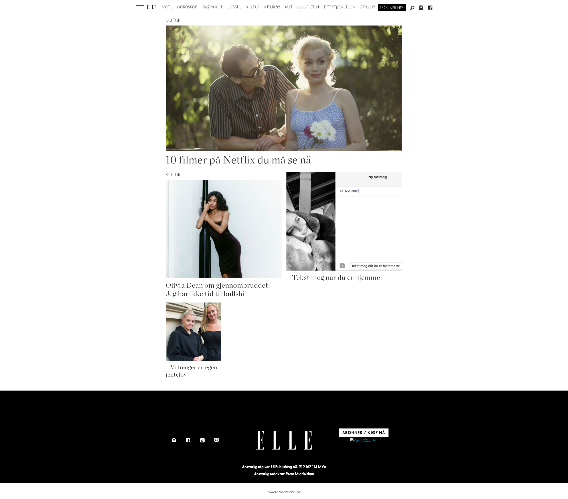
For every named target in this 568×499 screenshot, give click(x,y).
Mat (289, 7)
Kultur (253, 7)
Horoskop (187, 7)
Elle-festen (308, 7)
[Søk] (412, 8)
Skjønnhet (212, 7)
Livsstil (235, 7)
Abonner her (391, 8)
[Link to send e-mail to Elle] (216, 440)
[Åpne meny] (140, 7)
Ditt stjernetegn (339, 7)
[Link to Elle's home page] (284, 440)
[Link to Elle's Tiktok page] (202, 440)
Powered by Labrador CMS (284, 492)
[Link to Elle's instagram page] (174, 440)
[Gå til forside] (151, 7)
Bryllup (368, 7)
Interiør (272, 7)
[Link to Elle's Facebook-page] (188, 440)
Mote (167, 7)
